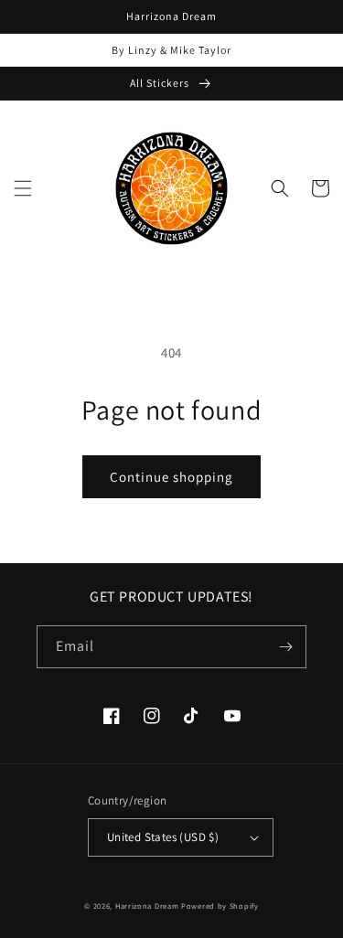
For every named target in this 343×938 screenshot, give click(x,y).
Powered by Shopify (220, 906)
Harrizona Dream (147, 906)
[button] (23, 188)
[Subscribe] (285, 646)
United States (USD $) (163, 837)
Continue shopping (171, 476)
